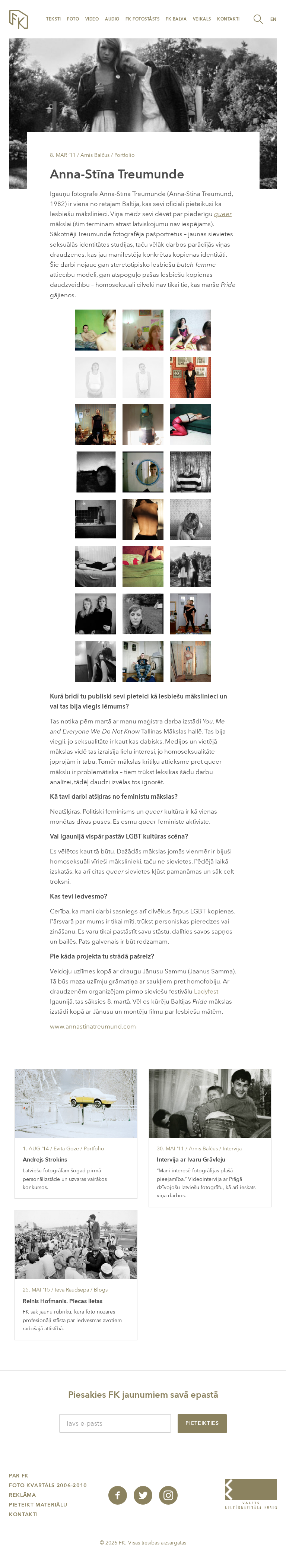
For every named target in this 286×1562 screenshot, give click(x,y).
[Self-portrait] (190, 518)
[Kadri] (190, 424)
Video (92, 19)
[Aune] (190, 329)
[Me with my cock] (143, 566)
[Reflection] (143, 471)
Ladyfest (206, 991)
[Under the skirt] (95, 424)
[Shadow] (95, 471)
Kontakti (228, 19)
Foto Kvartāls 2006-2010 (48, 1485)
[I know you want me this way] (190, 377)
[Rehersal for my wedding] (143, 613)
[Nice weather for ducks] (190, 471)
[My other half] (95, 566)
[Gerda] (143, 329)
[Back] (143, 518)
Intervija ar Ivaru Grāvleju (191, 1160)
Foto (73, 19)
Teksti (53, 19)
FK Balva (176, 19)
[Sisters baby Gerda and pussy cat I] (95, 613)
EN (273, 19)
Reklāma (22, 1495)
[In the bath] (95, 518)
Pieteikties (202, 1423)
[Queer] (190, 613)
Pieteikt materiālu (38, 1504)
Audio (112, 19)
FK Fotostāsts (142, 19)
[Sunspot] (143, 424)
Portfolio (124, 155)
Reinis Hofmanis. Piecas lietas (62, 1301)
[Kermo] (95, 329)
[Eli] (143, 660)
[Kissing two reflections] (95, 660)
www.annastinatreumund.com (93, 1026)
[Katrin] (95, 377)
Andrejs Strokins (45, 1160)
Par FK (19, 1475)
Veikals (202, 19)
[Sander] (143, 377)
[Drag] (190, 660)
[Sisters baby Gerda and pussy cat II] (190, 566)
